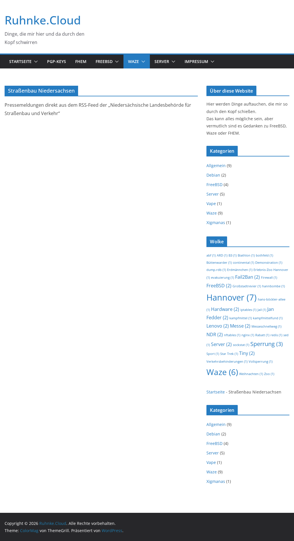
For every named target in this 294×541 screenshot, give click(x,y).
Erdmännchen (239, 270)
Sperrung (266, 344)
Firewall (269, 278)
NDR (214, 334)
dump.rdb (216, 270)
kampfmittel (240, 318)
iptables (248, 310)
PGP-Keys (56, 61)
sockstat (241, 345)
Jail (262, 310)
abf (211, 255)
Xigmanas (215, 222)
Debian (213, 175)
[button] (35, 62)
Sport (212, 354)
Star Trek (229, 354)
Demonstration (268, 263)
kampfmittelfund (268, 318)
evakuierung (222, 278)
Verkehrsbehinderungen (226, 362)
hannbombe (273, 286)
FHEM (80, 61)
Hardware (225, 309)
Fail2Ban (247, 277)
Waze (133, 61)
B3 (233, 255)
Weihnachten (251, 374)
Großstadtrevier (247, 286)
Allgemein (216, 165)
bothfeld (264, 255)
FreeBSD (104, 61)
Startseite (20, 61)
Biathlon (246, 255)
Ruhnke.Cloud (43, 20)
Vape (211, 203)
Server (161, 61)
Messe (240, 326)
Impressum (196, 61)
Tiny (247, 353)
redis (276, 335)
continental (243, 263)
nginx (247, 335)
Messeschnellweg (266, 326)
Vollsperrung (260, 362)
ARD (222, 255)
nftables (232, 335)
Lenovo (217, 326)
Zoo (269, 374)
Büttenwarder (219, 263)
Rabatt (262, 335)
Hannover (231, 297)
